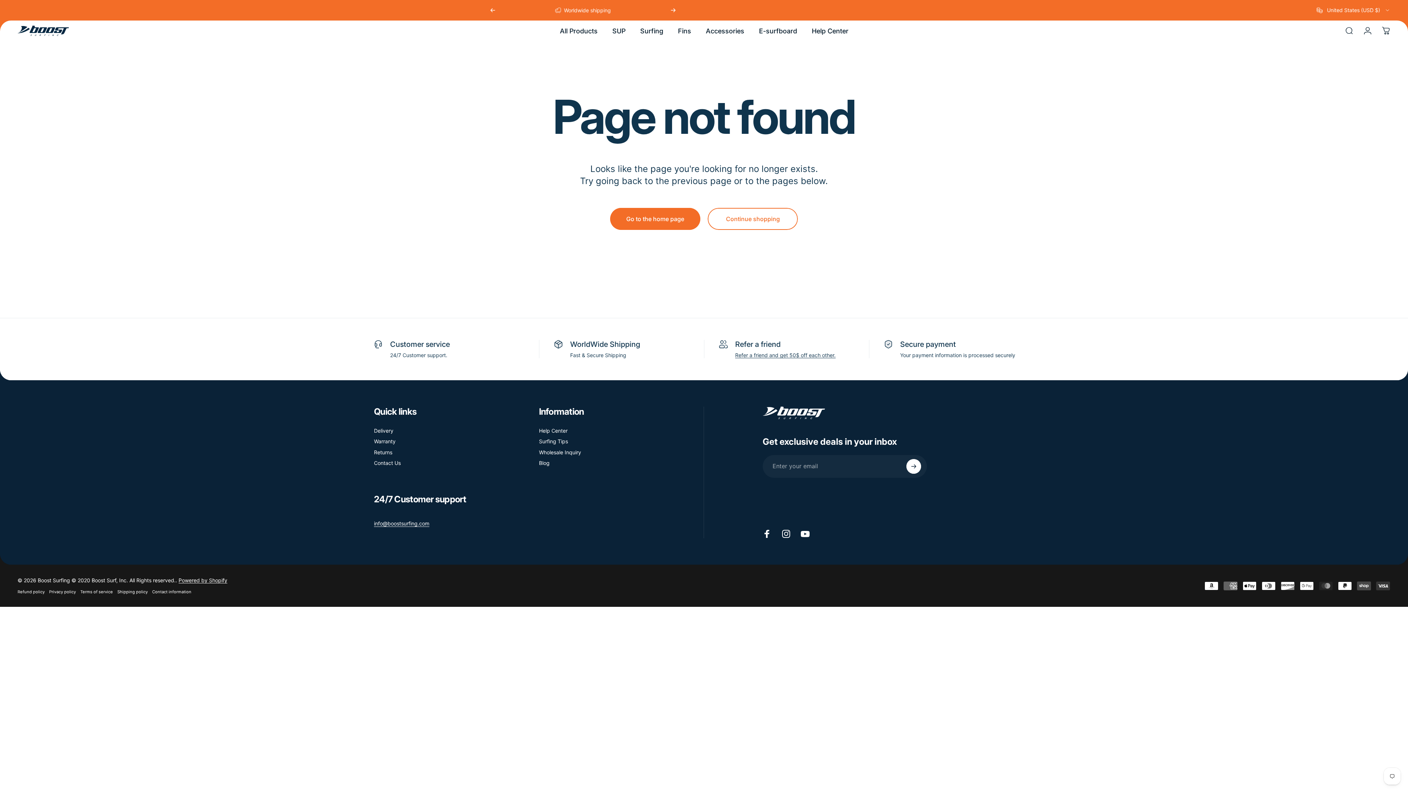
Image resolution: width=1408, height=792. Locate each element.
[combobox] (1353, 10)
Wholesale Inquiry (560, 452)
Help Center (553, 431)
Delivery (383, 431)
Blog (544, 463)
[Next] (673, 10)
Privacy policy (62, 591)
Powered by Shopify (203, 580)
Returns (383, 452)
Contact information (171, 591)
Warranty (385, 441)
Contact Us (387, 463)
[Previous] (493, 10)
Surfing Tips (553, 441)
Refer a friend (758, 344)
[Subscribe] (913, 466)
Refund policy (31, 591)
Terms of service (96, 591)
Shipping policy (132, 591)
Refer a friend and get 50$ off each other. (785, 355)
